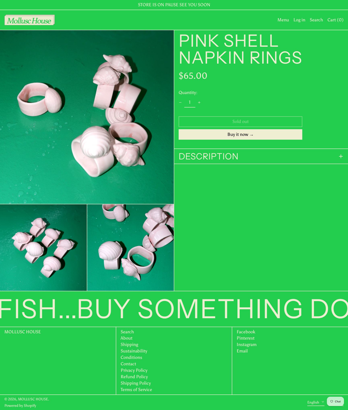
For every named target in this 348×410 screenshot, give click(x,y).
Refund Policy (134, 376)
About (127, 338)
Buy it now (237, 134)
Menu (283, 20)
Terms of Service (136, 389)
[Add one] (199, 102)
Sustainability (134, 351)
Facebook (246, 332)
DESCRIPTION (209, 156)
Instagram (247, 344)
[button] (316, 20)
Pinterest (246, 338)
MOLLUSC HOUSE (22, 332)
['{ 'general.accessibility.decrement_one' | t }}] (180, 102)
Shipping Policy (136, 383)
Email (242, 351)
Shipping (129, 344)
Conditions (131, 357)
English (313, 402)
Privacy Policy (134, 370)
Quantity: (188, 92)
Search (127, 332)
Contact (128, 364)
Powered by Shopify (20, 405)
